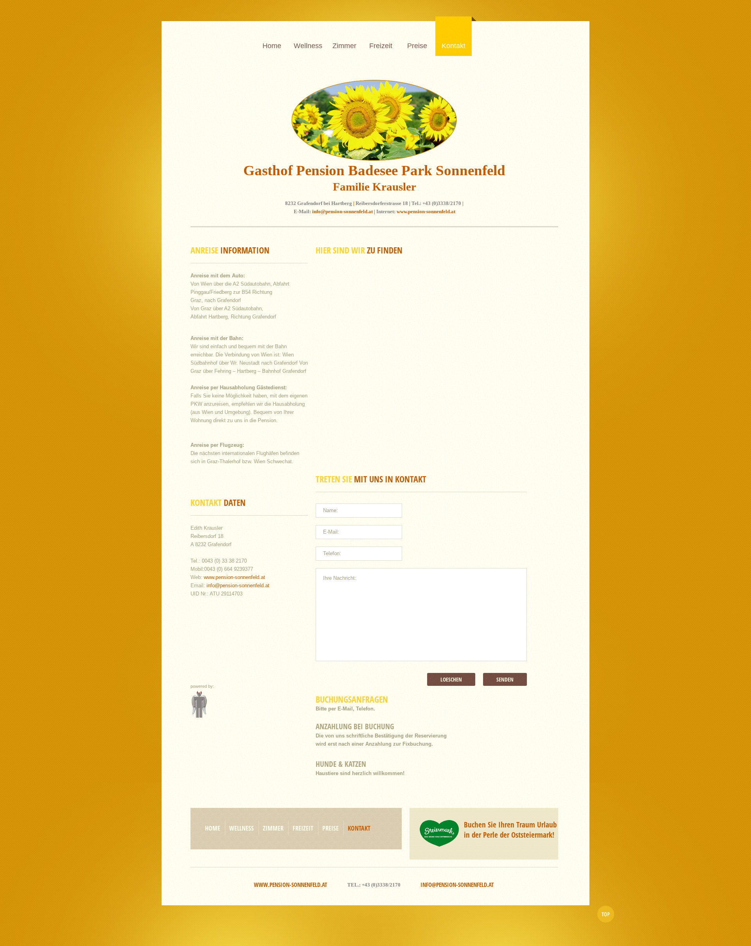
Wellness (308, 46)
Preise (417, 46)
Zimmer (344, 46)
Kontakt (453, 46)
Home (271, 46)
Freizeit (380, 46)
